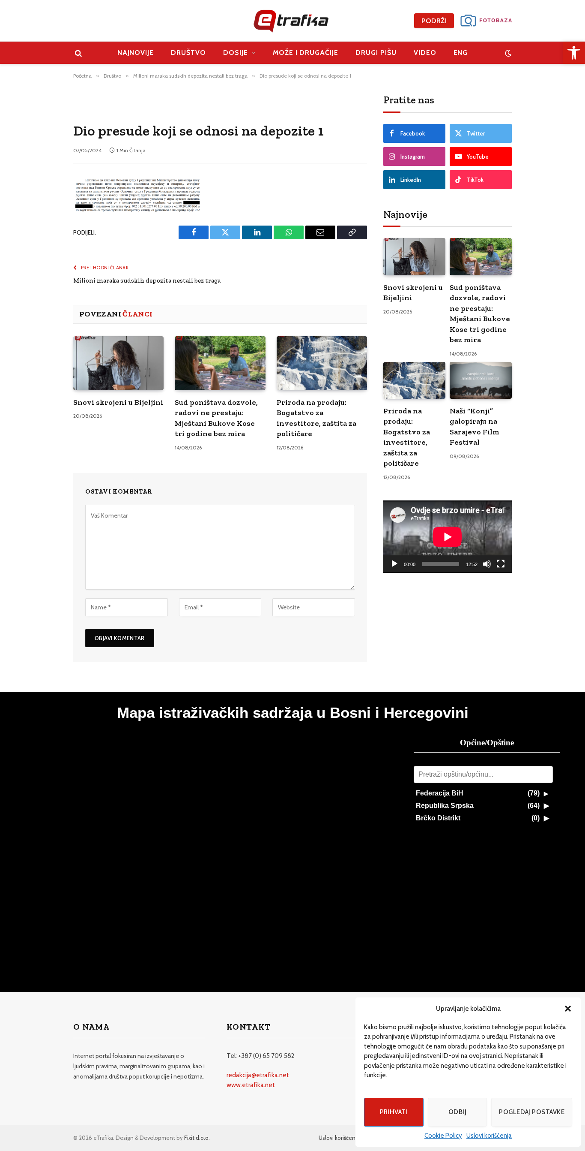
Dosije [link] (235, 52)
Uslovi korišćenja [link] (489, 1135)
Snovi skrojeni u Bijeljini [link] (118, 402)
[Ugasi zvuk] (487, 564)
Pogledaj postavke (531, 1112)
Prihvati (394, 1112)
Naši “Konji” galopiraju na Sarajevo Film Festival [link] (474, 426)
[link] (574, 53)
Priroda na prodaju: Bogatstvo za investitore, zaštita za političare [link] (316, 418)
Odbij (457, 1112)
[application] (447, 536)
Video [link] (425, 52)
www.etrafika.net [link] (251, 1085)
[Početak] (394, 564)
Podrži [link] (434, 21)
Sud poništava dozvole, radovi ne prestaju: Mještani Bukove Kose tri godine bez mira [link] (216, 418)
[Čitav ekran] (500, 564)
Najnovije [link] (135, 52)
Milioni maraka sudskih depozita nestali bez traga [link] (147, 280)
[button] (568, 1008)
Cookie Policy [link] (443, 1135)
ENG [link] (461, 52)
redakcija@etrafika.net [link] (258, 1075)
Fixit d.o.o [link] (196, 1137)
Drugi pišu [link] (376, 52)
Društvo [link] (188, 52)
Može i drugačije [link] (305, 52)
